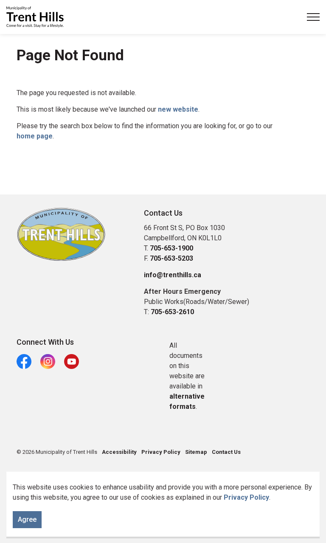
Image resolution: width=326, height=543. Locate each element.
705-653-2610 (172, 312)
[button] (61, 234)
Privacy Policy (246, 497)
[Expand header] (313, 17)
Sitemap (196, 452)
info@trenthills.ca (172, 275)
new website (178, 109)
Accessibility (119, 452)
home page (35, 136)
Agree (27, 519)
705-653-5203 (171, 258)
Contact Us (226, 452)
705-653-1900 (171, 248)
